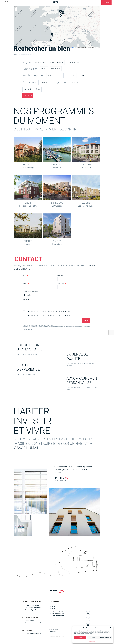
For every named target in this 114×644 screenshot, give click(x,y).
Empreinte (57, 244)
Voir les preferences (105, 637)
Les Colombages (27, 168)
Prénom (60, 275)
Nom (25, 275)
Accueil (15, 54)
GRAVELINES (57, 165)
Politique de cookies (92, 641)
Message (26, 299)
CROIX (28, 203)
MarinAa (57, 168)
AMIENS (86, 203)
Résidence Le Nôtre (28, 206)
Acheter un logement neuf (31, 602)
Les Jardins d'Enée (86, 206)
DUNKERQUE (57, 203)
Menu (6, 1)
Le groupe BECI (54, 602)
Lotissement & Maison (30, 617)
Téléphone (61, 284)
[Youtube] (88, 625)
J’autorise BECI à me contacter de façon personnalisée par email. (49, 315)
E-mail (25, 284)
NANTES (57, 241)
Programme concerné (30, 292)
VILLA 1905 (86, 168)
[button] (111, 628)
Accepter (80, 637)
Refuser (93, 637)
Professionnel (27, 630)
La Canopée (57, 206)
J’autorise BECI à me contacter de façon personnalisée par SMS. (48, 311)
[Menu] (4, 1)
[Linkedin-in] (88, 613)
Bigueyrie (28, 244)
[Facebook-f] (88, 619)
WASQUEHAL (28, 165)
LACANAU (86, 165)
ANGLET (28, 241)
